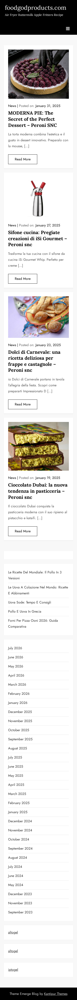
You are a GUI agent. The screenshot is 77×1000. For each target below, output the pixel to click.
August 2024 (17, 857)
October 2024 (18, 839)
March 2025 (17, 793)
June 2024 (15, 875)
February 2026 (19, 693)
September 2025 (20, 739)
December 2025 (20, 711)
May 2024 (15, 884)
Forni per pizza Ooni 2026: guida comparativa (33, 623)
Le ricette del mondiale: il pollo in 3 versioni (35, 575)
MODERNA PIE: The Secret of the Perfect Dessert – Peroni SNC (32, 119)
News (12, 105)
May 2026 (15, 666)
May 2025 (15, 775)
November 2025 (20, 720)
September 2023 (20, 912)
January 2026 (17, 702)
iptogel (13, 969)
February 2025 (19, 802)
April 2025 (16, 784)
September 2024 (20, 848)
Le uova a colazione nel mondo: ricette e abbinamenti (38, 590)
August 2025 (17, 748)
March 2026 (17, 684)
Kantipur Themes (55, 993)
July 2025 (15, 757)
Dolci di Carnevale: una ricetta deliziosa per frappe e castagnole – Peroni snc (34, 361)
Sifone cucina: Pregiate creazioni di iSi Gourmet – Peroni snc (37, 238)
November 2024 (20, 830)
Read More (23, 159)
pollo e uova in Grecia (24, 611)
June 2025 (15, 766)
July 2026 (15, 648)
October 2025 (18, 730)
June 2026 (15, 657)
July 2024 (15, 866)
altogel (13, 932)
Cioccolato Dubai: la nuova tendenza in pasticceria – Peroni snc (38, 491)
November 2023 (20, 903)
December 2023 (20, 894)
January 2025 (17, 812)
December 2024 (20, 821)
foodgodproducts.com (35, 7)
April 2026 (16, 675)
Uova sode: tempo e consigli (29, 602)
